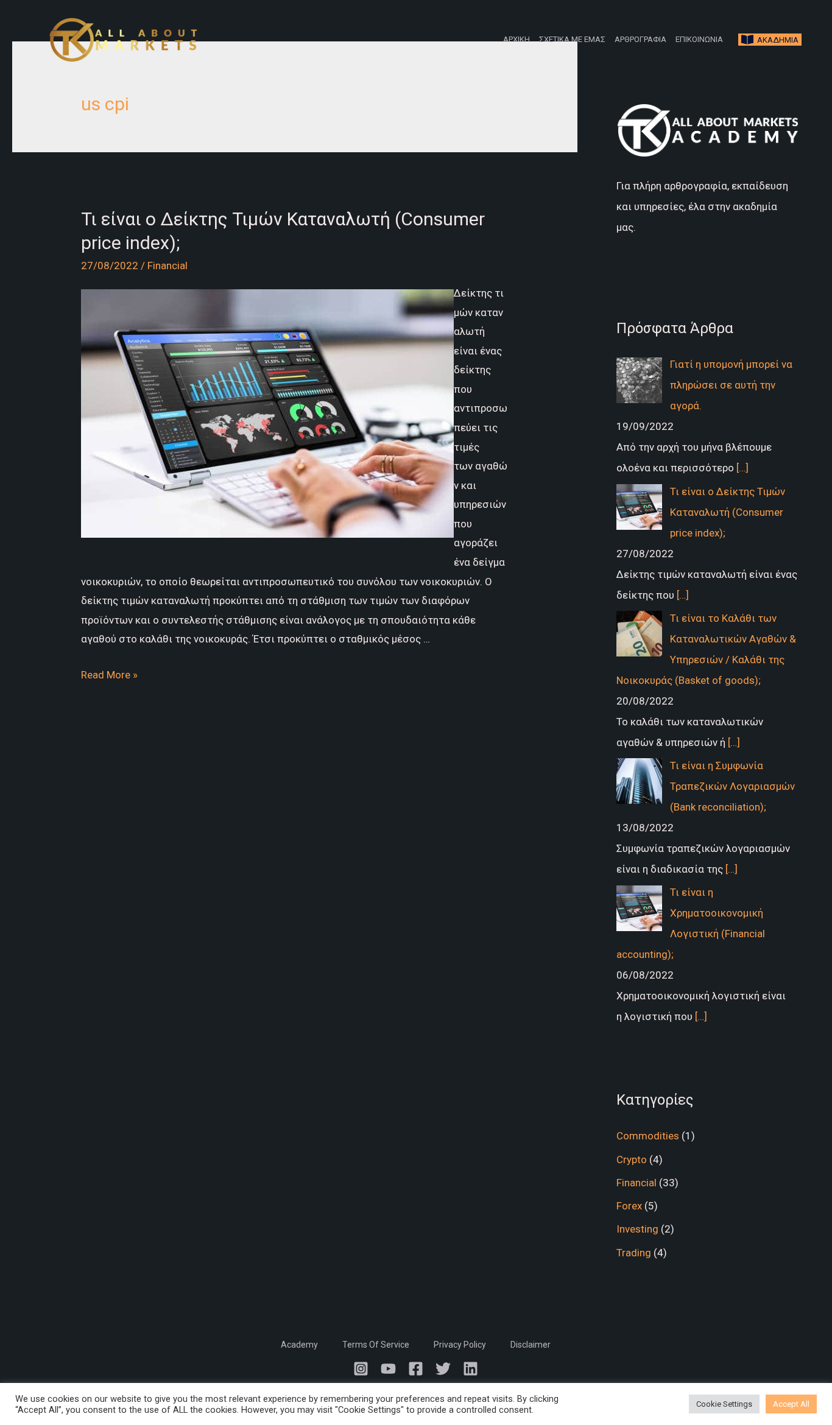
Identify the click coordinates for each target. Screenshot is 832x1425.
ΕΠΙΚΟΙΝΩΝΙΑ (699, 39)
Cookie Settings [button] (724, 1404)
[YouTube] (388, 1368)
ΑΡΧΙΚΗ (516, 39)
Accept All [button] (791, 1404)
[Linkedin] (470, 1368)
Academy (299, 1344)
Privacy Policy (460, 1344)
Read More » (109, 675)
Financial (167, 265)
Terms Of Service (375, 1344)
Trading (633, 1253)
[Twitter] (443, 1368)
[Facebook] (415, 1368)
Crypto (631, 1159)
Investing (637, 1229)
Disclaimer (530, 1344)
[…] (742, 468)
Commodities (647, 1136)
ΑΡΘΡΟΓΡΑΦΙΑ (640, 39)
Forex (629, 1206)
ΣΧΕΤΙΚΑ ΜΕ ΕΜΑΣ (572, 39)
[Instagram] (360, 1368)
